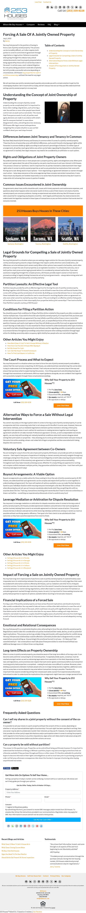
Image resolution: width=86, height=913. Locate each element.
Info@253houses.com (43, 898)
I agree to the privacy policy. (17, 807)
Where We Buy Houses (12, 24)
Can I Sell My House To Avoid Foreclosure (21, 351)
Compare (31, 24)
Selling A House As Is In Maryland (19, 568)
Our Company (66, 876)
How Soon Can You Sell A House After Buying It (23, 346)
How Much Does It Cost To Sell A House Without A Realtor (28, 343)
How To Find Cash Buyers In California (20, 353)
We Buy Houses (21, 876)
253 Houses (43, 891)
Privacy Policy (55, 876)
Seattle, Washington (70, 244)
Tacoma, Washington (43, 244)
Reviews (41, 24)
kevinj (7, 41)
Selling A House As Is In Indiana (18, 565)
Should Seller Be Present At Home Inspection (18, 857)
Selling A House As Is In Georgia (18, 560)
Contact (46, 876)
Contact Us (47, 2)
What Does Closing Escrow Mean (13, 847)
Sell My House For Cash (15, 348)
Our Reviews (37, 912)
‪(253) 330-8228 (75, 11)
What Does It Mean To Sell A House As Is (16, 844)
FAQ (49, 24)
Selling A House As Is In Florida (18, 558)
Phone (8, 797)
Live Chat (38, 2)
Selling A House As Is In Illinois (18, 563)
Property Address (12, 789)
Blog (56, 24)
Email (46, 797)
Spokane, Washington (15, 244)
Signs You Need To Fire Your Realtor (14, 854)
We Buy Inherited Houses (10, 851)
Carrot (53, 908)
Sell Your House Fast (34, 876)
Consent (8, 804)
